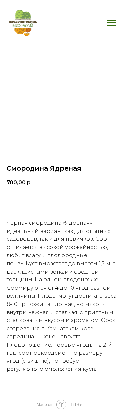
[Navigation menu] (111, 23)
